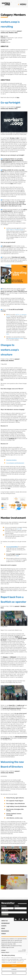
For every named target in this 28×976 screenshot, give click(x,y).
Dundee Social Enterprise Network (12, 708)
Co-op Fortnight (10, 103)
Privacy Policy (5, 952)
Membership (5, 923)
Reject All (14, 973)
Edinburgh (13, 657)
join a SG (19, 529)
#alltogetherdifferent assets (16, 338)
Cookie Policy (20, 962)
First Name (3, 906)
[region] (14, 964)
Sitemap (3, 950)
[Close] (26, 954)
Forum (3, 933)
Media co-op (18, 637)
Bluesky (26, 919)
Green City (12, 705)
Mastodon (22, 919)
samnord (19, 31)
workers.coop (4, 32)
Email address (5, 910)
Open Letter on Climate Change (15, 229)
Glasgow (5, 657)
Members (11, 32)
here (18, 97)
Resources (5, 931)
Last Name (16, 906)
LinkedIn (15, 919)
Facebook (19, 919)
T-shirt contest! (6, 246)
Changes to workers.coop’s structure (10, 350)
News (16, 32)
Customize (14, 969)
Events (3, 926)
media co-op (20, 705)
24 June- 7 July (14, 138)
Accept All (14, 965)
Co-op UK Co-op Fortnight (16, 309)
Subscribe (5, 914)
